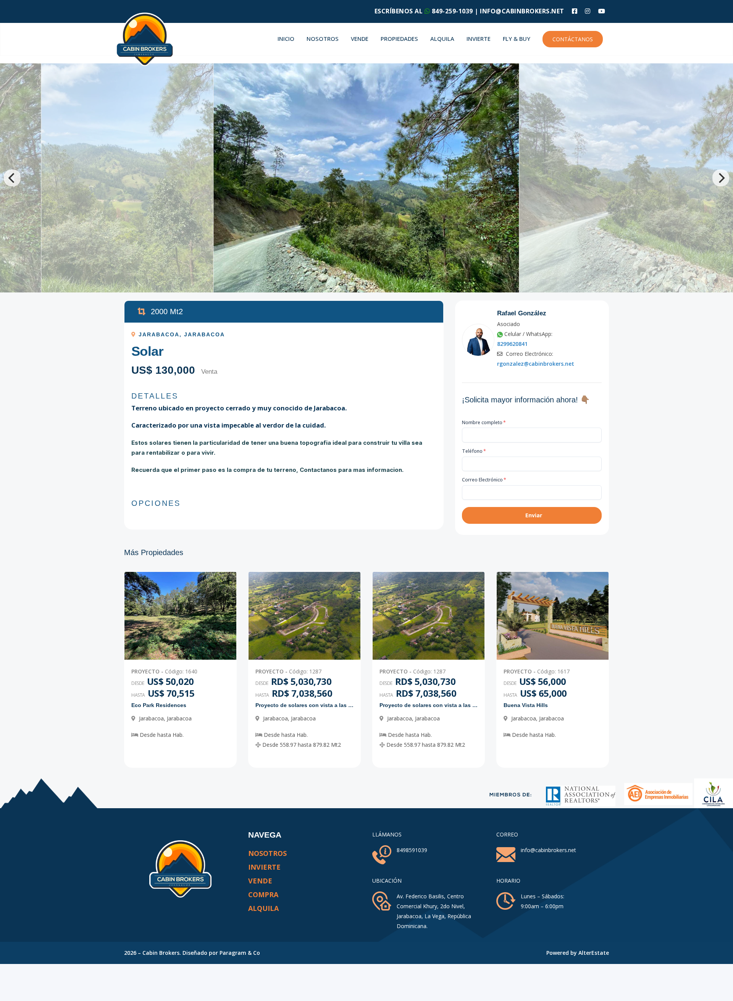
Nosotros (323, 38)
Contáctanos (572, 39)
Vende (359, 38)
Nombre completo (484, 422)
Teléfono (474, 451)
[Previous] (12, 178)
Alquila (442, 38)
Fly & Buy (516, 38)
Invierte (479, 38)
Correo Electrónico (484, 479)
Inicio (286, 38)
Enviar (533, 515)
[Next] (720, 178)
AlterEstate (593, 952)
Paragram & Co (240, 952)
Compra (263, 894)
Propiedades (399, 38)
